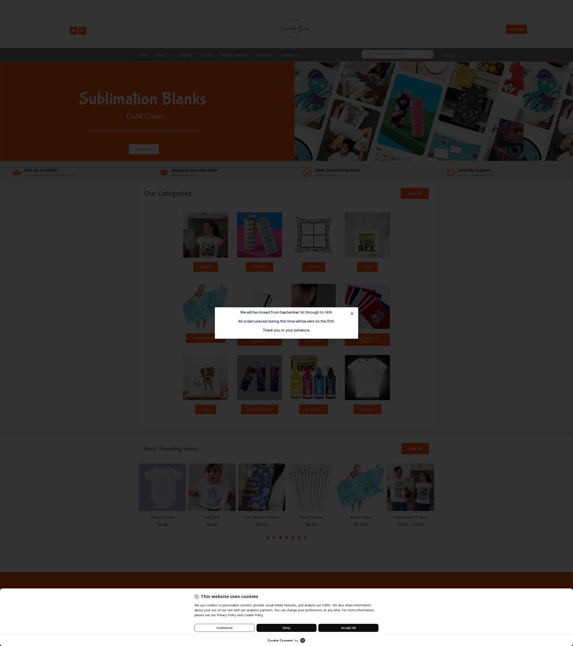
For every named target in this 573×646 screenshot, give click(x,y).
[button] (352, 313)
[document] (286, 323)
